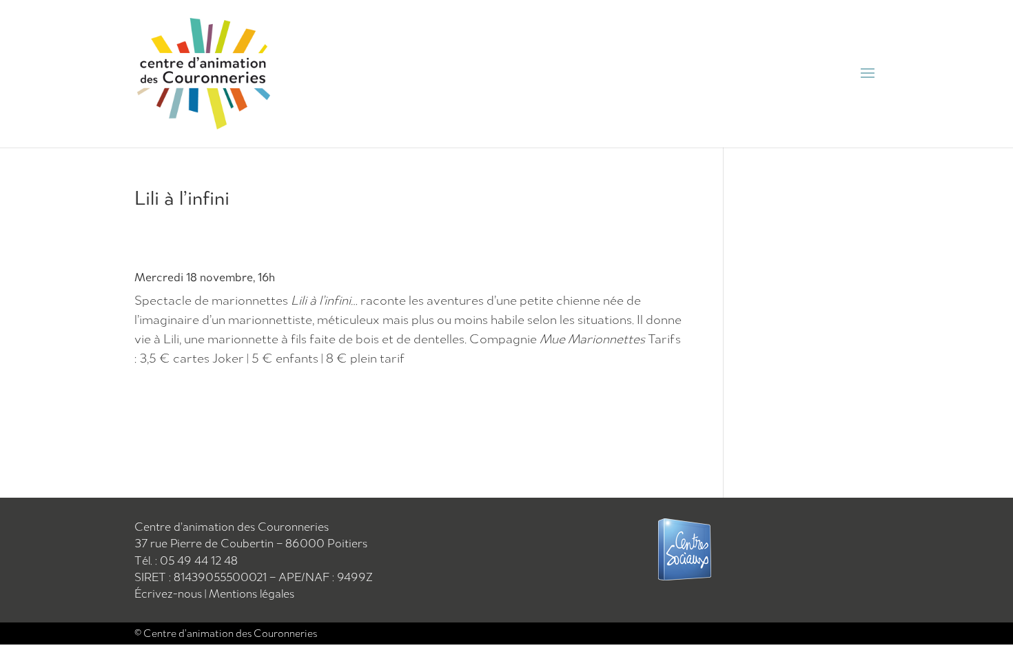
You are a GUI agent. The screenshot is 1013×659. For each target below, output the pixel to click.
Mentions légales (251, 593)
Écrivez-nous (169, 593)
